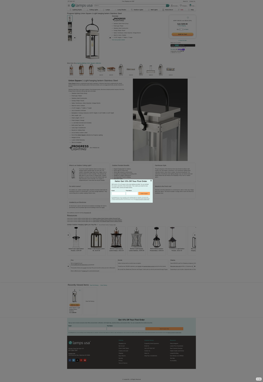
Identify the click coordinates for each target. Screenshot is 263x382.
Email (113, 190)
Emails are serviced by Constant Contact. (142, 199)
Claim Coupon (144, 193)
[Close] (151, 180)
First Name (129, 190)
